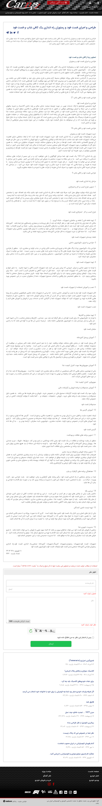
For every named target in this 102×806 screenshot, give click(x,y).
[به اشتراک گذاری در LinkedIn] (11, 32)
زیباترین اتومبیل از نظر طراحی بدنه (80, 722)
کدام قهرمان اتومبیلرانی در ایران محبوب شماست (76, 743)
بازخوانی (30, 630)
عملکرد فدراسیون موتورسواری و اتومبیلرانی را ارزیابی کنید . (71, 753)
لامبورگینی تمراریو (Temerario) (81, 660)
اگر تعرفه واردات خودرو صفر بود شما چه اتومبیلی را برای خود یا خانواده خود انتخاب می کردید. (58, 691)
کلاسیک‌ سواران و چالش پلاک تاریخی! (79, 670)
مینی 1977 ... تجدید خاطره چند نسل (79, 712)
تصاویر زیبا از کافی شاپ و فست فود (82, 57)
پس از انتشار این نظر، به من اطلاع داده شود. (74, 637)
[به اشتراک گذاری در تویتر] (14, 32)
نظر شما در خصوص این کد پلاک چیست (78, 733)
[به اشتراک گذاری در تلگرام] (7, 32)
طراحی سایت (22, 801)
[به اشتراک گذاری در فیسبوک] (18, 32)
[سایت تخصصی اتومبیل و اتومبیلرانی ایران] (22, 5)
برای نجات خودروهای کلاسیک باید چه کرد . (77, 681)
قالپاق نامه (90, 702)
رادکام (14, 801)
